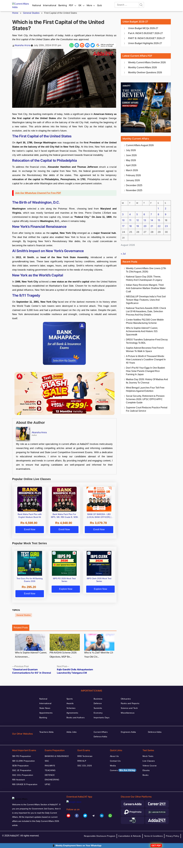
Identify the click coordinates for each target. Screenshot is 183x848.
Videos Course (150, 765)
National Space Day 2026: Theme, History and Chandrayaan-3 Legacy (144, 278)
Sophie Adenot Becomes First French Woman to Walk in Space (145, 349)
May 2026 (131, 160)
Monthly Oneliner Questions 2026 (145, 72)
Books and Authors (75, 717)
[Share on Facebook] (87, 45)
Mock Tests (148, 756)
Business (98, 699)
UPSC (47, 784)
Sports (69, 699)
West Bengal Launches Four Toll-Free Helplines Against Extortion (145, 389)
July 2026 (131, 150)
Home (15, 13)
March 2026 (132, 170)
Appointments (45, 713)
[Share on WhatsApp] (71, 45)
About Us (114, 756)
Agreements (72, 713)
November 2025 (134, 190)
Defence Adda (100, 736)
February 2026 (133, 175)
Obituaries (126, 699)
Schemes (70, 708)
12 (137, 220)
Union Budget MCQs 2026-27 (143, 28)
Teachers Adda (46, 732)
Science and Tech (129, 708)
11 (130, 220)
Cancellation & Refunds (129, 836)
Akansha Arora (22, 45)
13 (145, 220)
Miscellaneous (127, 713)
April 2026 (131, 165)
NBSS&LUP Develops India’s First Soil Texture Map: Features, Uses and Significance (146, 299)
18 (130, 226)
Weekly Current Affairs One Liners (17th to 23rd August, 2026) (146, 270)
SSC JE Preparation (21, 770)
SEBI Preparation (20, 765)
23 (166, 226)
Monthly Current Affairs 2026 (142, 67)
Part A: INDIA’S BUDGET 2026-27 (145, 33)
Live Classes (149, 761)
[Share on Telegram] (77, 45)
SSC (47, 761)
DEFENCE (50, 775)
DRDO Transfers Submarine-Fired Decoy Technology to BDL (147, 341)
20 (145, 226)
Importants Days (101, 717)
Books (145, 775)
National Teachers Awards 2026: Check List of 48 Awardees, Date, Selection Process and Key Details (146, 311)
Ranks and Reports (130, 703)
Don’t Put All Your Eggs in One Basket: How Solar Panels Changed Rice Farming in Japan (145, 371)
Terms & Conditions (153, 836)
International (49, 5)
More (89, 5)
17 (123, 226)
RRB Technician (85, 756)
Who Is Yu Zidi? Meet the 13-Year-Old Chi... (98, 654)
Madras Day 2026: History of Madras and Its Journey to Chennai (147, 381)
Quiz (99, 5)
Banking (62, 5)
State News (44, 708)
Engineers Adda (128, 732)
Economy (98, 713)
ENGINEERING (52, 779)
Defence (98, 703)
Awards (70, 703)
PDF (71, 5)
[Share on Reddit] (82, 45)
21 (152, 226)
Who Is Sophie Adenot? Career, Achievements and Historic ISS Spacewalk (142, 331)
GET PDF (156, 845)
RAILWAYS (50, 765)
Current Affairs (101, 732)
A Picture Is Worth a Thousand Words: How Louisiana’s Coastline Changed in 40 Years (146, 359)
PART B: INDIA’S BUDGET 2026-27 (146, 38)
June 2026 (131, 155)
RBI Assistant (18, 779)
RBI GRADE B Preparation (24, 784)
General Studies (31, 13)
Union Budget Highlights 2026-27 (145, 43)
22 (159, 226)
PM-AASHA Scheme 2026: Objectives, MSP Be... (63, 654)
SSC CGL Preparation (22, 775)
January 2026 (133, 180)
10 (123, 220)
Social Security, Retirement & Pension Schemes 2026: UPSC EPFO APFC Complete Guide (145, 399)
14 (152, 220)
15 (159, 220)
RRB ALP (81, 761)
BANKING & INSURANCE (57, 756)
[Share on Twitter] (92, 45)
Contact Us (115, 761)
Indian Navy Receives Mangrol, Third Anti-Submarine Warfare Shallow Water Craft (146, 288)
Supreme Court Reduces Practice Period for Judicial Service (146, 409)
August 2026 (140, 145)
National (36, 5)
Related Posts (21, 627)
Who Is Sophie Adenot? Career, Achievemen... (31, 654)
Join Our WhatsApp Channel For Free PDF (38, 193)
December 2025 (134, 185)
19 (137, 226)
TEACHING (50, 770)
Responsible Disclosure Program (99, 836)
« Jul (123, 254)
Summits (98, 708)
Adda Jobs (71, 732)
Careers (122, 770)
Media (113, 765)
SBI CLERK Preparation (23, 761)
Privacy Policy (172, 836)
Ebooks (146, 770)
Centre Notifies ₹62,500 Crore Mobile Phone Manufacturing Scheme (145, 321)
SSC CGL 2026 (84, 765)
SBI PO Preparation (21, 756)
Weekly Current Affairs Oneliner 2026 (147, 62)
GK (79, 5)
